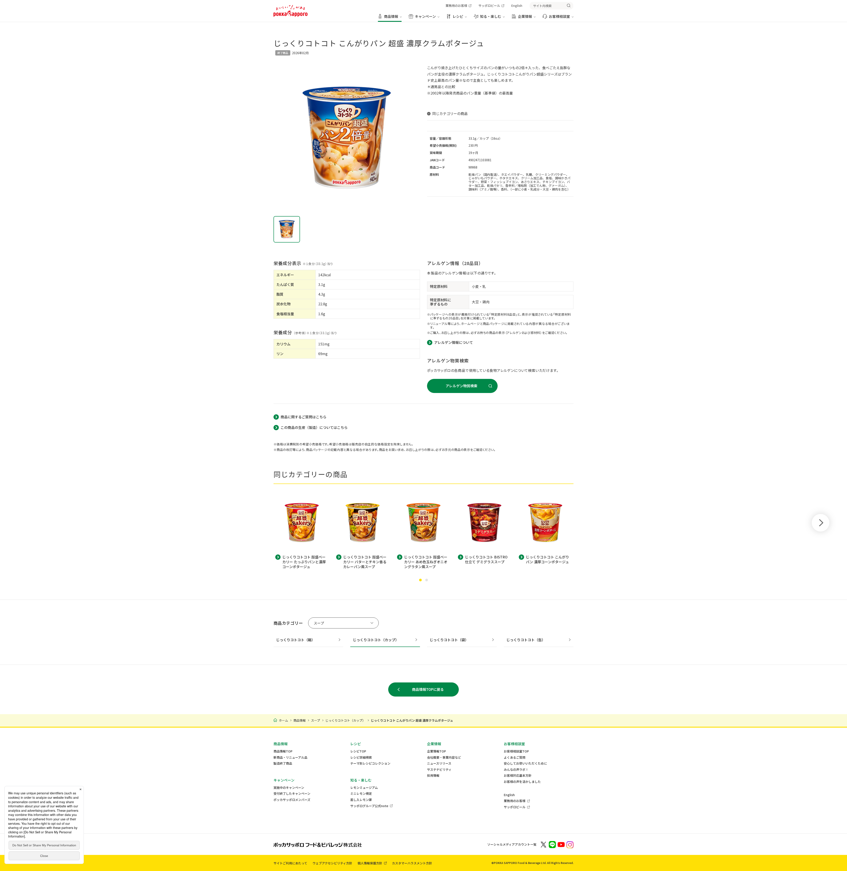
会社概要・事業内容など (444, 757)
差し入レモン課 (361, 800)
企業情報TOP (436, 751)
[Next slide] (820, 523)
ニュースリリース (439, 763)
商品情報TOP (283, 751)
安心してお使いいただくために (525, 763)
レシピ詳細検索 (361, 757)
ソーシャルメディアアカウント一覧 (511, 844)
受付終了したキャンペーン (292, 793)
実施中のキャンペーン (289, 788)
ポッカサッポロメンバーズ (292, 800)
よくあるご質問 (514, 757)
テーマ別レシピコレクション (370, 763)
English (509, 795)
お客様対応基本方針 (518, 775)
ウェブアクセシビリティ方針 (332, 863)
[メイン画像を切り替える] (287, 229)
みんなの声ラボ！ (516, 769)
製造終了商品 (283, 763)
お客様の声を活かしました (522, 782)
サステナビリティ (439, 769)
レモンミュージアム (364, 788)
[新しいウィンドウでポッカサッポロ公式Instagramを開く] (569, 844)
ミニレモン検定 (361, 793)
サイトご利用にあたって (290, 863)
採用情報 (433, 775)
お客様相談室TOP (516, 751)
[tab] (420, 580)
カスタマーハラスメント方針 (412, 863)
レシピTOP (358, 751)
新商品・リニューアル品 (290, 757)
